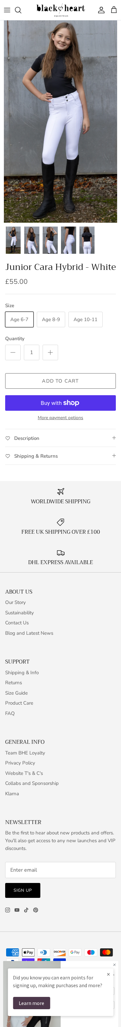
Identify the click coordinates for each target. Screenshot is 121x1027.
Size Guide (16, 693)
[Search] (21, 10)
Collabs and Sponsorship (32, 783)
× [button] (108, 974)
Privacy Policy (20, 763)
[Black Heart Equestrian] (60, 10)
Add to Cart (60, 381)
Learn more (31, 1003)
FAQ (10, 713)
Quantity (15, 338)
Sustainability (19, 612)
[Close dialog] (114, 964)
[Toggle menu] (7, 10)
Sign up (23, 890)
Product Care (19, 703)
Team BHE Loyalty (25, 753)
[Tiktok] (26, 910)
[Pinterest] (35, 910)
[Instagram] (7, 910)
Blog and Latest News (29, 633)
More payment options (60, 418)
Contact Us (17, 623)
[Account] (100, 10)
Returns (13, 682)
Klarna (12, 793)
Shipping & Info (22, 672)
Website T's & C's (24, 773)
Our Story (15, 602)
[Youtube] (17, 910)
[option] (60, 121)
